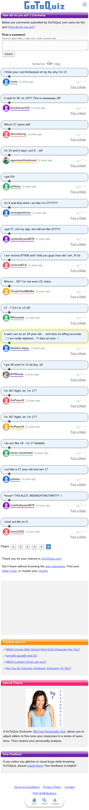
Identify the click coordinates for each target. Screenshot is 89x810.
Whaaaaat (17, 317)
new (57, 63)
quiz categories (55, 566)
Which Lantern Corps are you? (26, 661)
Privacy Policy (52, 787)
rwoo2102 (17, 531)
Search (45, 804)
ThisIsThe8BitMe (22, 291)
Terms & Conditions (27, 787)
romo (14, 81)
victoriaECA (18, 265)
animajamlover (20, 212)
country (43, 570)
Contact (70, 787)
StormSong (18, 134)
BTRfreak (16, 374)
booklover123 (20, 107)
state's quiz (9, 570)
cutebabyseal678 (22, 238)
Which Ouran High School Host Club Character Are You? (43, 649)
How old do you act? (21, 27)
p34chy (15, 186)
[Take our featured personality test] (44, 708)
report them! (35, 765)
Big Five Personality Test (49, 731)
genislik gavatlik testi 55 (21, 655)
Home (34, 804)
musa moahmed (21, 452)
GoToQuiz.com (51, 558)
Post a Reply (78, 87)
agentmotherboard (23, 160)
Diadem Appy (19, 348)
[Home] (44, 5)
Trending (55, 804)
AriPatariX (17, 400)
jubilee (15, 479)
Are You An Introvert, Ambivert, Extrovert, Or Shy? (38, 668)
